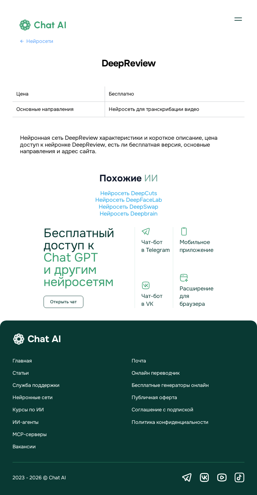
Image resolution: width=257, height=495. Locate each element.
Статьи (21, 373)
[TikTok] (239, 477)
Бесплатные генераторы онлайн (170, 385)
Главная (22, 360)
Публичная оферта (154, 397)
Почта (139, 360)
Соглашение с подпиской (162, 409)
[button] (238, 19)
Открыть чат (63, 302)
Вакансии (24, 446)
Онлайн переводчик (156, 373)
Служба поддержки (36, 385)
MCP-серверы (30, 434)
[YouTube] (222, 477)
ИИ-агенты (26, 422)
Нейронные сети (33, 397)
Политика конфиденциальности (170, 422)
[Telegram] (187, 477)
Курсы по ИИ (28, 409)
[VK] (204, 477)
